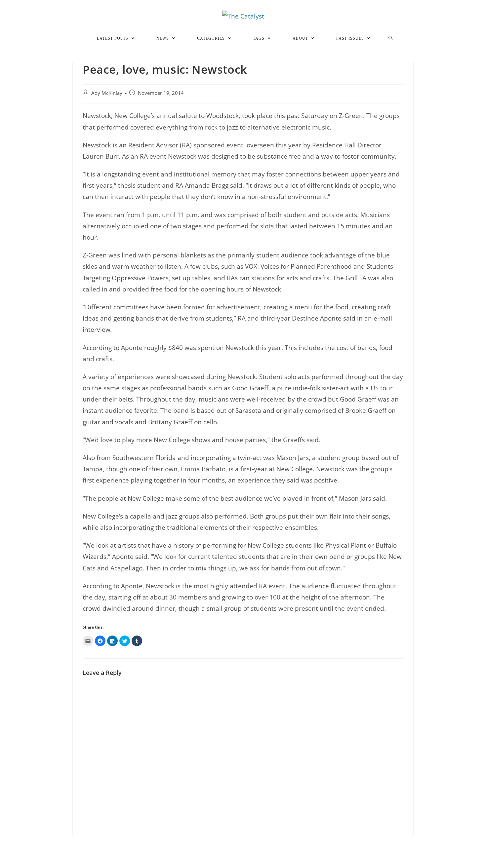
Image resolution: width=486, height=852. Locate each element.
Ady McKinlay (106, 93)
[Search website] (390, 38)
